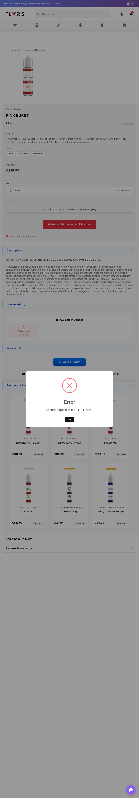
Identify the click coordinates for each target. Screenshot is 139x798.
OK (69, 419)
